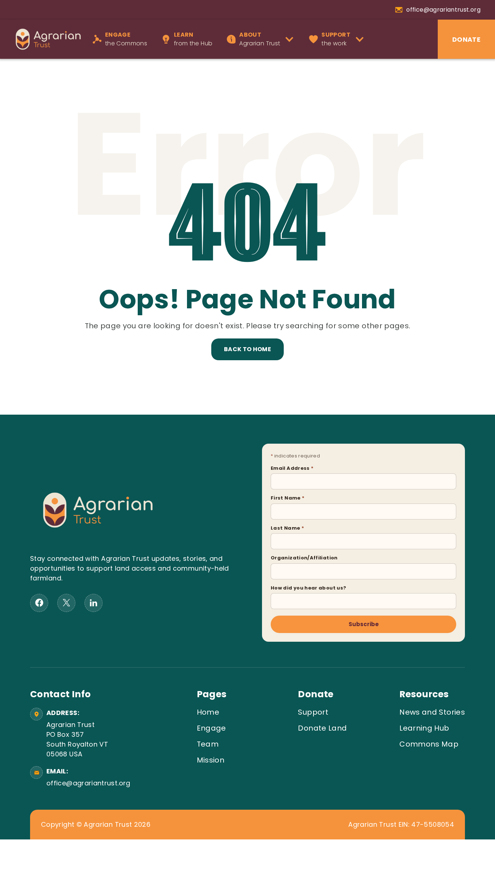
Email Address (292, 468)
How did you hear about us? (308, 587)
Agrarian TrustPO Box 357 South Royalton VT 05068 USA (77, 739)
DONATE (466, 39)
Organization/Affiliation (304, 557)
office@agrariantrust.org (87, 783)
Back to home (247, 349)
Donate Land (322, 728)
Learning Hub (424, 728)
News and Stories (432, 712)
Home (208, 712)
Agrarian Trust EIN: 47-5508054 (401, 824)
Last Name (287, 528)
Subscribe (364, 624)
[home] (44, 39)
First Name (287, 497)
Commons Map (428, 744)
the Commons (126, 39)
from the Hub (193, 39)
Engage (211, 728)
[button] (262, 39)
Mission (211, 760)
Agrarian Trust (259, 39)
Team (208, 744)
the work (335, 39)
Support (313, 712)
